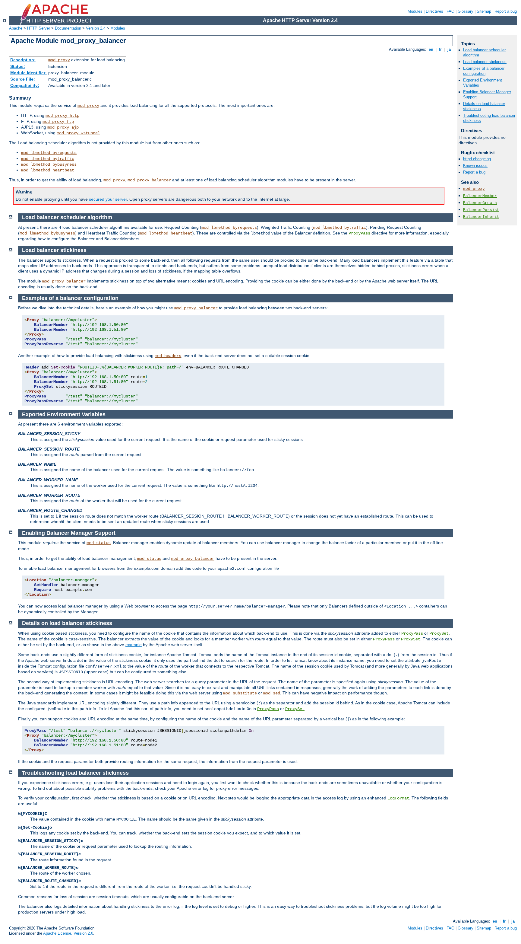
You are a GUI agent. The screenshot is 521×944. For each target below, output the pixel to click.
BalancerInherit (481, 217)
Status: (17, 66)
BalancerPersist (481, 210)
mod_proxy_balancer (149, 180)
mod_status (99, 543)
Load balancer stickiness (485, 61)
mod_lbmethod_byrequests (49, 152)
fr (440, 49)
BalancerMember (480, 196)
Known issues (475, 165)
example (133, 644)
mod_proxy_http (62, 115)
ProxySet (439, 633)
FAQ (450, 11)
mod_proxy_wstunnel (78, 133)
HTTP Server (38, 28)
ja (449, 49)
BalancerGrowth (480, 203)
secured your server (108, 199)
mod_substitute (240, 693)
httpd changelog (477, 159)
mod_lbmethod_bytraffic (47, 158)
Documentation (68, 28)
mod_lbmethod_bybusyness (49, 164)
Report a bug (505, 11)
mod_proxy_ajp (63, 127)
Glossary (465, 11)
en (431, 49)
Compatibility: (24, 85)
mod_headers (168, 355)
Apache (15, 28)
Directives (434, 11)
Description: (23, 59)
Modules (415, 11)
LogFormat (398, 798)
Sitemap (484, 11)
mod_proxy (59, 60)
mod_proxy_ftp (58, 121)
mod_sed (271, 693)
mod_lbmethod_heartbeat (47, 170)
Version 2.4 (96, 28)
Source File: (22, 79)
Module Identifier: (28, 72)
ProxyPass (359, 233)
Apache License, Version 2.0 (68, 933)
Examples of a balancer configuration (483, 71)
